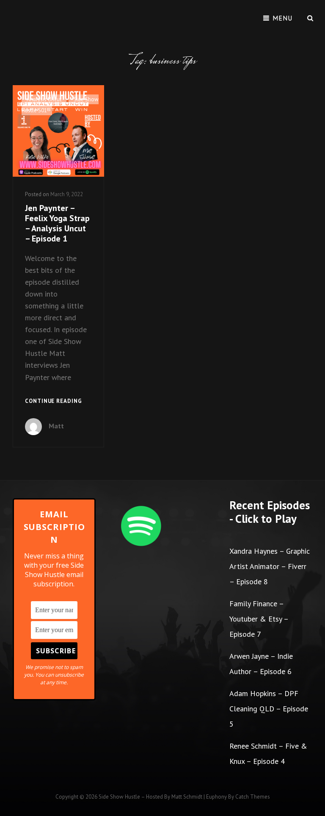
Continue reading (53, 401)
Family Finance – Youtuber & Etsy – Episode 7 (258, 619)
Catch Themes (252, 796)
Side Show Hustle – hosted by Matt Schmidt (150, 796)
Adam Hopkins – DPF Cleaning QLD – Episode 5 (268, 708)
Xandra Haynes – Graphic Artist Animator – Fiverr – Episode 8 (269, 566)
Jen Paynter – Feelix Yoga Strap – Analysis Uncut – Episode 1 (57, 223)
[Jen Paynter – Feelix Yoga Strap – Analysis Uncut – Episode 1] (58, 131)
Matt (56, 426)
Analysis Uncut (44, 99)
